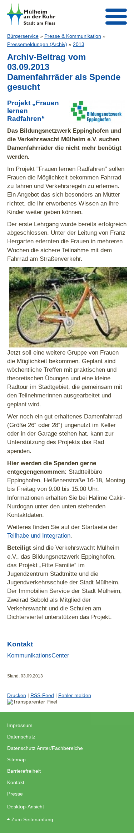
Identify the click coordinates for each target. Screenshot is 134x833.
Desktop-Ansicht (25, 806)
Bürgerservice (23, 36)
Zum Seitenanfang (32, 819)
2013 (78, 44)
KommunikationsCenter (38, 655)
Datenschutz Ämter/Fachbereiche (45, 748)
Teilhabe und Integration (38, 535)
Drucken (16, 695)
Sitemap (16, 759)
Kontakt (15, 782)
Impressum (20, 725)
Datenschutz (21, 737)
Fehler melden (74, 695)
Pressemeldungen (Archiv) (37, 44)
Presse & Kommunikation (72, 36)
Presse (15, 794)
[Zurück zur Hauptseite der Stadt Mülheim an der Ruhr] (31, 14)
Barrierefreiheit (24, 771)
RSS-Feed (42, 695)
